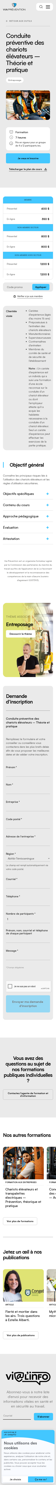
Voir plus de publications (21, 1335)
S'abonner (43, 1416)
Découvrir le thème (21, 633)
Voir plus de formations (20, 1221)
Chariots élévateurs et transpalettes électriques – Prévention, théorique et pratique (23, 1197)
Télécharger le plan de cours (25, 169)
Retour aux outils (20, 21)
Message (12, 950)
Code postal (14, 819)
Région (11, 853)
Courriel (11, 879)
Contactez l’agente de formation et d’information (28, 1094)
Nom (9, 784)
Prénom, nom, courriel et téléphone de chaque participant (27, 932)
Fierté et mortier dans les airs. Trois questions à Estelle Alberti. (22, 1316)
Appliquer (40, 287)
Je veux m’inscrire (28, 158)
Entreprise (13, 801)
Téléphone (13, 896)
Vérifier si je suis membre (30, 296)
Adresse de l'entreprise (21, 836)
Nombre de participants (21, 913)
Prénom (11, 767)
